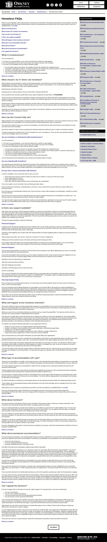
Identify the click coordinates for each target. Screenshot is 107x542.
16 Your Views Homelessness (91, 113)
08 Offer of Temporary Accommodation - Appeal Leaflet (92, 64)
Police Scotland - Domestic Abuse (93, 143)
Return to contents (8, 76)
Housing (31, 12)
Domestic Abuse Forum (93, 149)
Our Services (22, 12)
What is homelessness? (9, 28)
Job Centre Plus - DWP (93, 160)
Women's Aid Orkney (93, 146)
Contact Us (96, 6)
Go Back (53, 527)
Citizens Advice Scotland (93, 158)
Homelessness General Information (93, 22)
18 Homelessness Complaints (91, 123)
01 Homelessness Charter (90, 42)
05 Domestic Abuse (88, 59)
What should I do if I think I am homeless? (15, 31)
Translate (45, 537)
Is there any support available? (11, 37)
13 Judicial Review (87, 96)
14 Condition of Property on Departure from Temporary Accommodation (90, 102)
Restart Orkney (91, 155)
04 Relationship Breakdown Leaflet (93, 53)
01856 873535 (36, 537)
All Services (81, 6)
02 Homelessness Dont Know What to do (92, 47)
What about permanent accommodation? (15, 48)
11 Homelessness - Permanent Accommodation (90, 82)
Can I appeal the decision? (10, 51)
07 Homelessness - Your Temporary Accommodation (92, 35)
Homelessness (41, 12)
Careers (96, 2)
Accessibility (53, 537)
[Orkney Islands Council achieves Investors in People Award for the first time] (87, 537)
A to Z (81, 2)
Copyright (62, 537)
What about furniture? (9, 45)
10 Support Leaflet (87, 77)
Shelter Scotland (92, 152)
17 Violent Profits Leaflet (89, 119)
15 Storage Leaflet (87, 109)
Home (13, 12)
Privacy (69, 537)
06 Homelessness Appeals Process (93, 28)
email (15, 25)
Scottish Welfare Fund (89, 134)
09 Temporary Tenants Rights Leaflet (93, 71)
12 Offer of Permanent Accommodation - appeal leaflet (92, 90)
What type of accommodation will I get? (14, 43)
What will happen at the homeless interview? (16, 40)
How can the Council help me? (11, 34)
